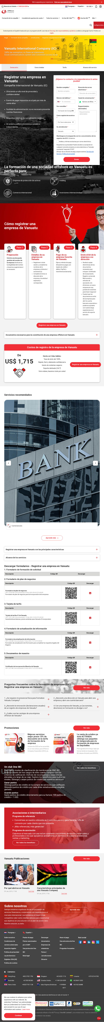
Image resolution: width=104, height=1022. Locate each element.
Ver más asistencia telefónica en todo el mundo (51, 995)
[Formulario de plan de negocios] (90, 593)
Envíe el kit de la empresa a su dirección (88, 257)
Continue (18, 1015)
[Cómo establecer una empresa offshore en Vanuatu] (15, 249)
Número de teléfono (64, 98)
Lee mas (31, 891)
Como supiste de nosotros (66, 117)
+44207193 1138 (20, 984)
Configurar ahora (98, 25)
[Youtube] (85, 942)
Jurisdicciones (35, 37)
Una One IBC (85, 18)
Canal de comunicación (86, 98)
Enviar (76, 159)
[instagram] (93, 942)
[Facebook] (80, 942)
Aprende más (51, 538)
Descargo (53, 31)
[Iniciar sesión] (100, 6)
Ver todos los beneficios (86, 768)
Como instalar (39, 67)
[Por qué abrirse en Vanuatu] (19, 874)
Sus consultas (62, 106)
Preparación (12, 255)
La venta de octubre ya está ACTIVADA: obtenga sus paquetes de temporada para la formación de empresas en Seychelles (88, 740)
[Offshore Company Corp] (8, 12)
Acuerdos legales (10, 948)
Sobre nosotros (9, 937)
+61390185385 (20, 980)
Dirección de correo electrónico (85, 88)
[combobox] (90, 6)
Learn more (26, 1009)
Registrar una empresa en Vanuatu (53, 37)
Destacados (14, 67)
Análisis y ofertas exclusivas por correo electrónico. (75, 141)
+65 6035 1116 (53, 976)
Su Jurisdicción (62, 127)
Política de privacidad (68, 154)
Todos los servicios (52, 18)
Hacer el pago (64, 937)
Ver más (86, 688)
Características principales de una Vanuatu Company (51, 889)
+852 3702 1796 (20, 976)
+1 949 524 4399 (22, 6)
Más (93, 18)
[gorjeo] (98, 942)
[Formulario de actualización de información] (90, 643)
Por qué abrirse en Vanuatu (17, 888)
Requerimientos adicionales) (83, 107)
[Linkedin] (89, 942)
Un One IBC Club (68, 18)
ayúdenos (72, 31)
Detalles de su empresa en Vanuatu (38, 257)
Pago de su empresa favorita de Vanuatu (64, 257)
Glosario (44, 959)
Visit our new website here (63, 2)
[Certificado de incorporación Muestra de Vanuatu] (90, 667)
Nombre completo (63, 87)
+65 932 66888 (78, 984)
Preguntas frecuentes (67, 948)
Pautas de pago (28, 937)
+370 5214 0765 (86, 976)
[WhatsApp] (97, 1008)
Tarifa (65, 67)
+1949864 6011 (53, 986)
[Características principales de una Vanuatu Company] (52, 874)
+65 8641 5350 (78, 980)
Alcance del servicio (90, 67)
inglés (52, 33)
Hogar (6, 37)
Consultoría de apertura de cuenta (32, 18)
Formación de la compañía (10, 18)
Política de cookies (10, 963)
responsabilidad (63, 31)
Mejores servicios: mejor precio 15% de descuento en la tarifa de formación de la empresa (38, 738)
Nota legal (26, 956)
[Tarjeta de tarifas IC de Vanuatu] (90, 618)
